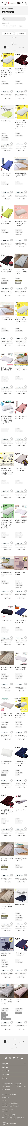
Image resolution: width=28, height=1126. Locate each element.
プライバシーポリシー (6, 1100)
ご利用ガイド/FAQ (21, 1086)
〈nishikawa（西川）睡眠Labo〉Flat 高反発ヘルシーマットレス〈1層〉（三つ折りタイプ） (7, 524)
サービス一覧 (5, 1071)
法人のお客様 (6, 1086)
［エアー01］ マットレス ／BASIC (7, 222)
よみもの (4, 1078)
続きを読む (8, 98)
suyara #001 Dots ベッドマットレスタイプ (21, 370)
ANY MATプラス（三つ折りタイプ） (21, 622)
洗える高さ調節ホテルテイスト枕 (6, 763)
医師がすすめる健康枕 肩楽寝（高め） (21, 521)
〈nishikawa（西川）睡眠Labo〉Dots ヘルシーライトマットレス (21, 320)
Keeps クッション (6, 121)
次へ (12, 50)
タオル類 (12, 26)
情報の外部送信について (7, 1112)
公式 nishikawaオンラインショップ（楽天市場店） (12, 1117)
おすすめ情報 (5, 1074)
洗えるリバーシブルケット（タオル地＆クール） (6, 1001)
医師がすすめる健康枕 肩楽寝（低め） (6, 369)
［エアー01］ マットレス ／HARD (7, 174)
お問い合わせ (6, 1089)
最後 (15, 50)
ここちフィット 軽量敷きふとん (7, 668)
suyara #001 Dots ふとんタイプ (20, 859)
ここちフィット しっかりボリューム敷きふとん (21, 271)
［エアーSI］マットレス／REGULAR (6, 270)
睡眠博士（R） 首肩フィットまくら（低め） (6, 715)
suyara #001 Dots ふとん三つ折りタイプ (6, 319)
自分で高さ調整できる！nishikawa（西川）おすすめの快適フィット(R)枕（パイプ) (6, 420)
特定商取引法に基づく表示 (7, 1109)
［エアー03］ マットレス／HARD (20, 954)
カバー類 (5, 26)
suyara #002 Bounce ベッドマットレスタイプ (6, 574)
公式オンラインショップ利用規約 (9, 1094)
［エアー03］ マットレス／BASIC (20, 469)
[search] (4, 19)
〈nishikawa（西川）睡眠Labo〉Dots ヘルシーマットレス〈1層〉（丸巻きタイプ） (21, 124)
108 (23, 47)
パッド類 (18, 26)
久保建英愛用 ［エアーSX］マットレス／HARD (20, 763)
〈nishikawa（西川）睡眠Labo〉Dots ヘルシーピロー (21, 715)
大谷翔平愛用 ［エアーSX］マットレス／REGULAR (20, 70)
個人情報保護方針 (5, 1097)
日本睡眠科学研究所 (8, 1084)
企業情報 (18, 1084)
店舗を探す (5, 1067)
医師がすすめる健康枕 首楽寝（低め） (21, 668)
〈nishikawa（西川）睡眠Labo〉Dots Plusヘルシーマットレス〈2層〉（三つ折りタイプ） (7, 72)
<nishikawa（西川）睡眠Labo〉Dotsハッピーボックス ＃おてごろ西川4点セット (7, 472)
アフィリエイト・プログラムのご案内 (10, 1103)
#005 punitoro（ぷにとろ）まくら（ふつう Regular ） (21, 223)
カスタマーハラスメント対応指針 (9, 1114)
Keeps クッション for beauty (20, 573)
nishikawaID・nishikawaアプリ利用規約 (10, 1106)
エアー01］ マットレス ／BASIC (21, 417)
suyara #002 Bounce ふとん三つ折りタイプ (21, 175)
